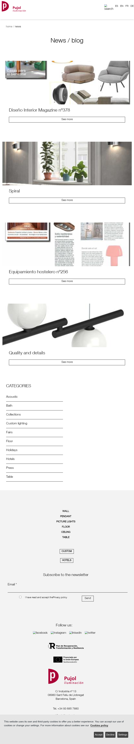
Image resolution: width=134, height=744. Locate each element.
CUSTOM (67, 551)
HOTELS (66, 560)
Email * (12, 584)
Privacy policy (60, 597)
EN (121, 6)
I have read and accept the (39, 597)
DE (132, 6)
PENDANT (65, 516)
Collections (13, 414)
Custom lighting (16, 423)
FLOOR (66, 527)
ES (116, 6)
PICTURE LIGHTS (65, 522)
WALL (65, 511)
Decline (110, 734)
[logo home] (14, 6)
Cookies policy (99, 725)
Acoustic (12, 397)
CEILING (65, 532)
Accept (98, 734)
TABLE (65, 537)
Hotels (10, 459)
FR (126, 6)
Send (88, 598)
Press (10, 468)
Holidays (11, 450)
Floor (9, 441)
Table (9, 477)
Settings (122, 734)
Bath (9, 405)
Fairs (9, 432)
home (9, 26)
